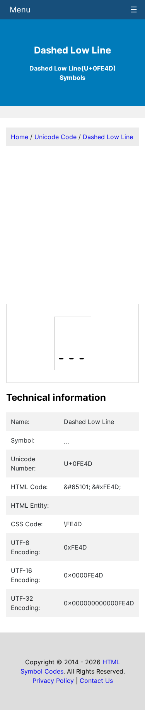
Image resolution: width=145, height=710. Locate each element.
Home (19, 137)
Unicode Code (55, 137)
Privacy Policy (53, 680)
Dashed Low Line (108, 137)
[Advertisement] (72, 225)
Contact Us (96, 680)
